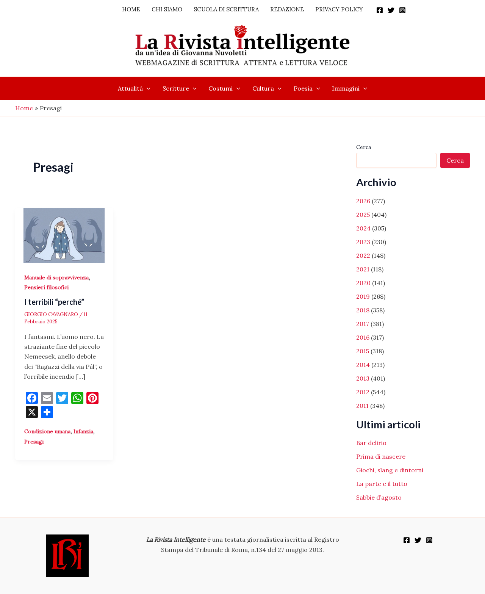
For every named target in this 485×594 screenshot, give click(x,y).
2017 (362, 324)
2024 (363, 228)
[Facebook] (379, 10)
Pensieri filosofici (46, 287)
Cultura (263, 88)
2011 (362, 405)
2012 (362, 392)
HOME (131, 9)
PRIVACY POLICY (339, 9)
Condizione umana (47, 431)
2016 (362, 337)
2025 (363, 214)
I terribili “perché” (54, 301)
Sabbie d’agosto (379, 497)
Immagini (346, 88)
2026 (363, 201)
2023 (363, 242)
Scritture (176, 88)
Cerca (363, 147)
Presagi (34, 441)
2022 (363, 255)
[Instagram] (402, 10)
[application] (146, 88)
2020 (363, 283)
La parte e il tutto (381, 483)
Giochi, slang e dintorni (389, 470)
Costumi (220, 88)
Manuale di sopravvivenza (56, 277)
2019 (363, 296)
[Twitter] (391, 10)
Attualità (130, 88)
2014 (363, 364)
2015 (362, 351)
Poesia (303, 88)
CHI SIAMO (167, 9)
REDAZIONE (287, 9)
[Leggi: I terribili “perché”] (64, 234)
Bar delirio (371, 443)
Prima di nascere (380, 456)
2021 (362, 269)
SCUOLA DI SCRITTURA (226, 9)
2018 (362, 310)
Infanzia (83, 431)
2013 (362, 378)
